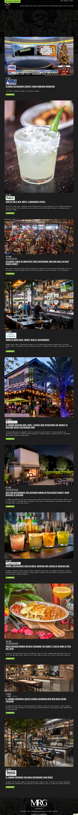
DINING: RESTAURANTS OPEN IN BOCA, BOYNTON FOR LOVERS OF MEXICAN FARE (37, 566)
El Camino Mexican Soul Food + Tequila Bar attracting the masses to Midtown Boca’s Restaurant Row (37, 426)
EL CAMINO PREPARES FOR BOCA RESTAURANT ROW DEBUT (29, 777)
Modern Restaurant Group (38, 811)
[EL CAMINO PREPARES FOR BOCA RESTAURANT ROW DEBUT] (39, 743)
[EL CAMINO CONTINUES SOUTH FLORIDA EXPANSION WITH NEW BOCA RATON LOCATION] (39, 678)
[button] (31, 6)
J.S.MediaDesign (42, 814)
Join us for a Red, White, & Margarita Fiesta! (25, 201)
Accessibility (39, 808)
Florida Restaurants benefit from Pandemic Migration (30, 86)
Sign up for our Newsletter (12, 1)
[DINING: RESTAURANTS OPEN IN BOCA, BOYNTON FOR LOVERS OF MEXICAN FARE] (39, 535)
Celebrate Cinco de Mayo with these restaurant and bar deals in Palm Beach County (37, 262)
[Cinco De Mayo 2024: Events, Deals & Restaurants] (39, 304)
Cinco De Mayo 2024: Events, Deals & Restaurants (27, 339)
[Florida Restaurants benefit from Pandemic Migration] (39, 56)
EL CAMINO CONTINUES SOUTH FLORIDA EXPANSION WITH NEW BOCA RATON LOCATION (36, 700)
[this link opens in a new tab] (71, 1)
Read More (10, 94)
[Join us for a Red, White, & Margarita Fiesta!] (39, 146)
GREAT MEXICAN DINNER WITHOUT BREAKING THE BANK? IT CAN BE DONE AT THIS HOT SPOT (38, 647)
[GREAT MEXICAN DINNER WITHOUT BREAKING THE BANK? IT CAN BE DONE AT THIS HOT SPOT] (39, 611)
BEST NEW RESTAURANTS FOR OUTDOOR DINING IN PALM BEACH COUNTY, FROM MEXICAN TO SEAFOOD (37, 493)
